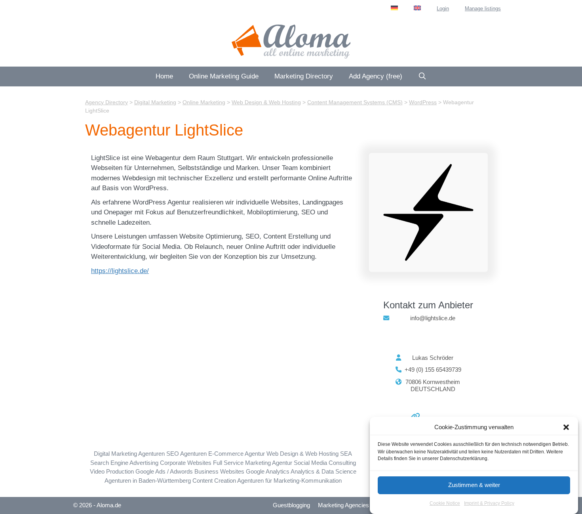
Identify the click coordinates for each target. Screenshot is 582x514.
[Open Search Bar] (422, 76)
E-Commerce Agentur (236, 453)
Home (164, 76)
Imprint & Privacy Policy (489, 503)
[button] (566, 427)
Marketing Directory (303, 76)
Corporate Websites (185, 462)
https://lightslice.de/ (120, 271)
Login (443, 8)
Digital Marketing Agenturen (129, 453)
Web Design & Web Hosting (302, 453)
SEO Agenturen (186, 453)
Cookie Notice (445, 503)
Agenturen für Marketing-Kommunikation (289, 480)
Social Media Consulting (325, 462)
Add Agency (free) (375, 76)
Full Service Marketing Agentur (252, 462)
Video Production (112, 471)
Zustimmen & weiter (474, 485)
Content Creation (214, 480)
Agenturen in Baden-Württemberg (148, 480)
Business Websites (219, 471)
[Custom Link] (412, 416)
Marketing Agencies (343, 505)
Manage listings (483, 8)
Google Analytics (267, 471)
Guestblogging (291, 505)
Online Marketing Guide (224, 76)
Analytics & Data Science (323, 471)
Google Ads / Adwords (164, 471)
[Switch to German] (394, 8)
